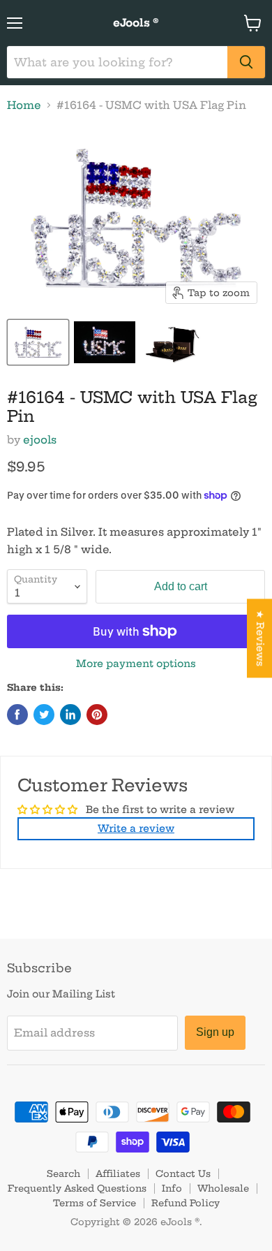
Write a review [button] (136, 828)
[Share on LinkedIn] (70, 714)
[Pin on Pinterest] (96, 714)
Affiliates (118, 1173)
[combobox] (117, 62)
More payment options (136, 663)
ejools (39, 439)
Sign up (215, 1032)
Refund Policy (185, 1202)
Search (63, 1173)
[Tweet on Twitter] (43, 714)
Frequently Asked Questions (77, 1188)
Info (172, 1188)
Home (24, 105)
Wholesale (223, 1188)
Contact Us (183, 1173)
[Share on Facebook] (17, 714)
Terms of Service (94, 1202)
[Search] (246, 62)
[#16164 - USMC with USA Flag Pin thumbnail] (38, 342)
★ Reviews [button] (260, 638)
